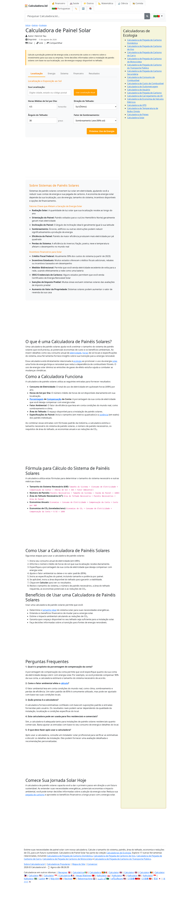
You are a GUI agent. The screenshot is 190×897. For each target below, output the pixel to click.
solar (114, 361)
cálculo (64, 683)
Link (41, 43)
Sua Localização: (36, 87)
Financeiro (78, 73)
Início (27, 25)
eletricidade (75, 352)
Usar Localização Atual (85, 92)
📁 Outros (89, 3)
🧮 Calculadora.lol (36, 6)
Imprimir (32, 39)
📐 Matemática (105, 3)
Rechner (68, 878)
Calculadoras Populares (58, 864)
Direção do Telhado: (84, 101)
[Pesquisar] (147, 16)
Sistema (64, 73)
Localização (37, 73)
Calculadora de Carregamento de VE (145, 95)
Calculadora (95, 872)
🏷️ (76, 8)
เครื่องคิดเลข (117, 878)
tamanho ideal (49, 610)
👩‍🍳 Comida (137, 3)
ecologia (77, 361)
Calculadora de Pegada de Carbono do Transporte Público (122, 859)
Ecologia (43, 25)
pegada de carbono (35, 794)
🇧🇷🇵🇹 (61, 8)
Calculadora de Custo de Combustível (145, 83)
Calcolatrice (78, 872)
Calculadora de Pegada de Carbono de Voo (114, 855)
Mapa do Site (78, 864)
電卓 (156, 878)
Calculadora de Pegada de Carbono (144, 92)
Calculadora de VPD (136, 105)
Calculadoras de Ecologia (119, 852)
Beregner (62, 872)
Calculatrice (65, 875)
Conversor (92, 864)
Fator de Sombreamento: (87, 115)
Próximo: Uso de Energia (101, 131)
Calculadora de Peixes (138, 114)
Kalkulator (102, 875)
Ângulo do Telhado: (38, 115)
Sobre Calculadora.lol (34, 864)
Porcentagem (36, 399)
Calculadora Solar (135, 117)
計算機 (131, 878)
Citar (30, 43)
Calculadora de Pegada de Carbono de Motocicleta (67, 859)
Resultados (94, 73)
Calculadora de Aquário (138, 89)
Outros (35, 25)
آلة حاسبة (102, 878)
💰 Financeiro (58, 3)
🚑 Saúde (74, 3)
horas (85, 352)
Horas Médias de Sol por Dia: (42, 101)
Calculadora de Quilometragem (142, 86)
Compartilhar (55, 43)
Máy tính (55, 878)
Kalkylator (29, 878)
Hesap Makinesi (83, 875)
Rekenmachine (85, 878)
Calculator (114, 872)
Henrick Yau (40, 36)
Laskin (42, 878)
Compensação (54, 399)
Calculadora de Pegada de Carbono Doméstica (70, 855)
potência (104, 414)
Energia (51, 73)
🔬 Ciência (123, 3)
